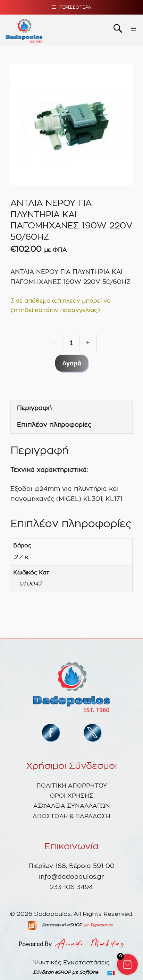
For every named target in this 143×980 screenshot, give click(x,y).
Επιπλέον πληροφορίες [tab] (54, 425)
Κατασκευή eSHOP (62, 925)
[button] (127, 964)
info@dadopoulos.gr (71, 877)
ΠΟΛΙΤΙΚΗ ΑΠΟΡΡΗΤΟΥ (71, 786)
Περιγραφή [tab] (34, 408)
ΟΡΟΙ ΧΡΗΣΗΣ (71, 796)
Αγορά (71, 363)
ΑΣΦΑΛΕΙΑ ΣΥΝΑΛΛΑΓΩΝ (71, 806)
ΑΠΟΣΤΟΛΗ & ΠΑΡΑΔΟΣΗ (71, 816)
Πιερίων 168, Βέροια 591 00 (71, 866)
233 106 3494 (71, 887)
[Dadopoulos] (24, 30)
